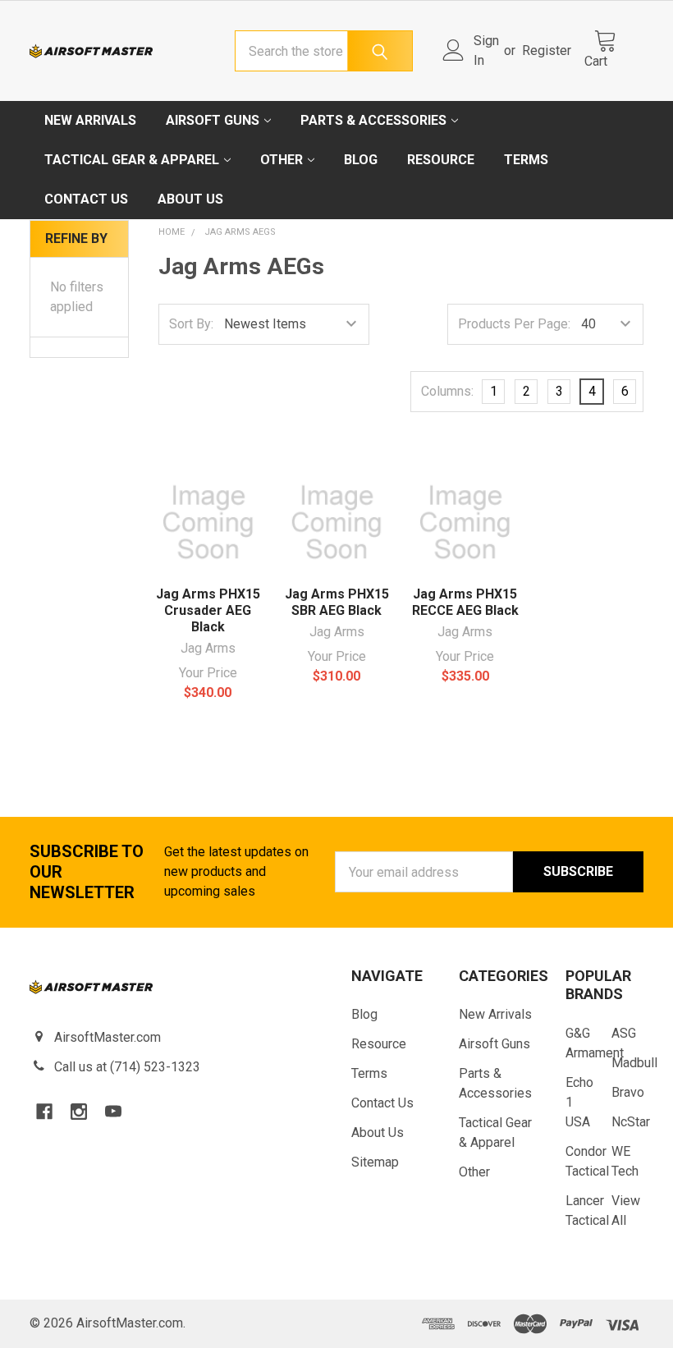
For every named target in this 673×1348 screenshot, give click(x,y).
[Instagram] (79, 1111)
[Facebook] (44, 1111)
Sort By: (191, 324)
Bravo (627, 1092)
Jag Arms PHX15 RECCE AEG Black (465, 602)
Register (546, 50)
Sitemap (375, 1162)
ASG (623, 1033)
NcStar (630, 1122)
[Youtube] (113, 1111)
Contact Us (86, 199)
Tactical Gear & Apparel (131, 159)
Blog (361, 159)
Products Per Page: (514, 324)
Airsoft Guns (212, 120)
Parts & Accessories (373, 120)
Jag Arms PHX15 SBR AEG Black (337, 602)
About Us (190, 199)
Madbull (634, 1063)
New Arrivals (90, 120)
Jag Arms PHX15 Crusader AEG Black (208, 610)
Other (281, 159)
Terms (526, 159)
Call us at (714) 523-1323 (127, 1067)
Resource (440, 159)
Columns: (447, 391)
